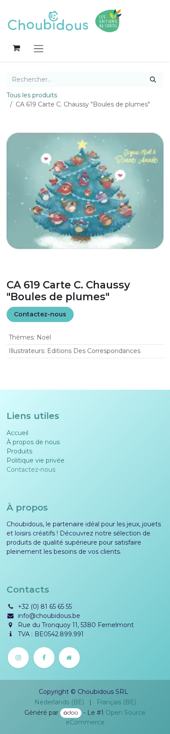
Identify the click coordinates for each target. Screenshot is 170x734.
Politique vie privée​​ (36, 460)
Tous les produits (32, 95)
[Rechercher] (153, 79)
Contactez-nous (40, 314)
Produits (19, 451)
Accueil (17, 433)
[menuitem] (59, 702)
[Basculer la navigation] (38, 48)
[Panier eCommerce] (16, 48)
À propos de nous (33, 442)
